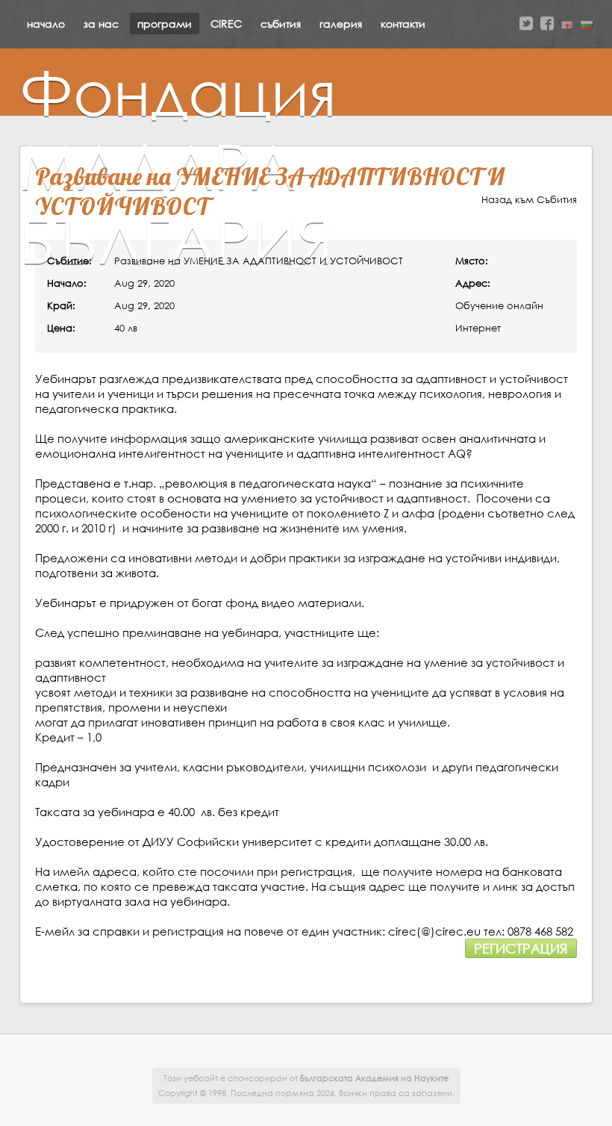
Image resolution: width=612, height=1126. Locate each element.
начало (46, 23)
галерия (340, 23)
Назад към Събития (529, 199)
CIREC (226, 23)
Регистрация (521, 948)
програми (164, 23)
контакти (403, 23)
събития (280, 23)
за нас (101, 23)
